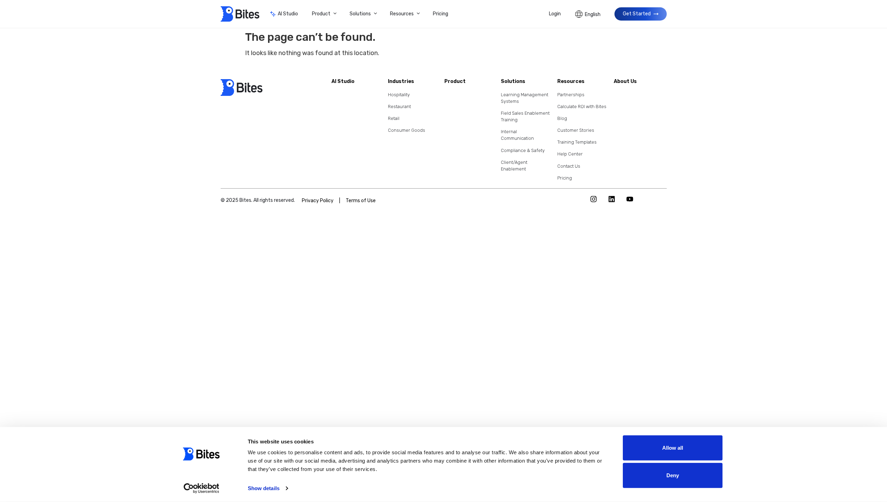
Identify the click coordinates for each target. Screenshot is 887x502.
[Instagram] (593, 199)
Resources (402, 14)
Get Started (637, 14)
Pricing (440, 14)
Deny (672, 475)
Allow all (672, 448)
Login (555, 14)
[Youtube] (629, 199)
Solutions (360, 14)
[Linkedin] (611, 199)
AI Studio (288, 14)
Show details (264, 488)
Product (321, 14)
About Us (625, 81)
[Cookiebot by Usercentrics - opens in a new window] (201, 488)
